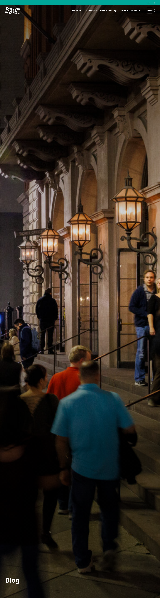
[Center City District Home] (12, 10)
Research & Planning (108, 10)
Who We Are (76, 10)
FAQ (148, 3)
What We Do (90, 10)
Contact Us (135, 10)
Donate (150, 10)
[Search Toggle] (154, 2)
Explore (124, 10)
